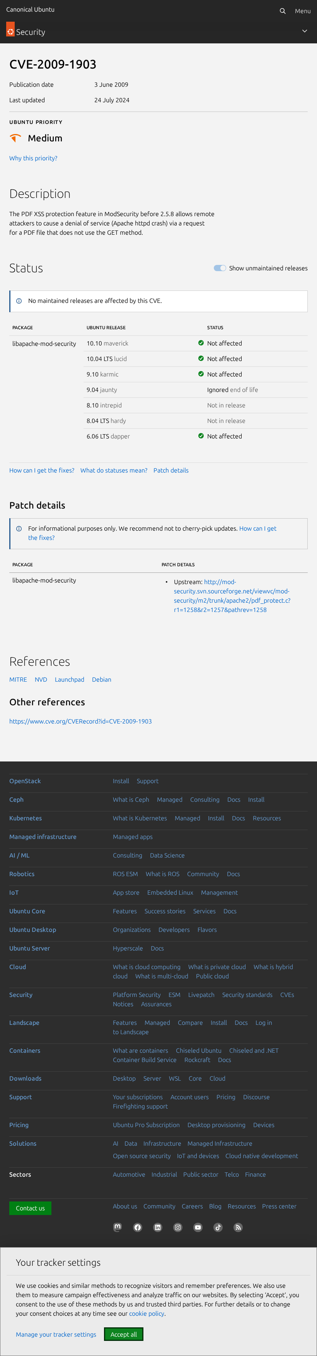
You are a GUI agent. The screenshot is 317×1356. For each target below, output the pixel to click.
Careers (192, 1206)
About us (125, 1206)
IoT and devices (198, 1155)
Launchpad (69, 679)
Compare (190, 1022)
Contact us (30, 1208)
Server (152, 1078)
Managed (169, 799)
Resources (267, 818)
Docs (233, 799)
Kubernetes (25, 818)
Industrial (164, 1174)
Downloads (25, 1078)
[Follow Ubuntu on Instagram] (179, 1229)
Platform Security (137, 994)
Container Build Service (145, 1059)
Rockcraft (197, 1059)
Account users (189, 1096)
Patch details (171, 470)
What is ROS (162, 873)
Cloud (17, 966)
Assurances (156, 1003)
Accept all (124, 1334)
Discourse (256, 1096)
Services (204, 910)
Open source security (142, 1155)
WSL (175, 1078)
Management (219, 892)
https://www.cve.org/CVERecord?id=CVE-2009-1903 (80, 721)
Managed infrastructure (43, 836)
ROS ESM (125, 873)
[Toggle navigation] (304, 31)
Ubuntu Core (27, 910)
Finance (255, 1174)
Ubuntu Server (29, 948)
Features (125, 910)
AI (115, 1143)
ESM (175, 994)
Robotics (21, 873)
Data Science (167, 855)
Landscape (24, 1022)
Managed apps (133, 836)
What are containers (140, 1050)
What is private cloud (217, 966)
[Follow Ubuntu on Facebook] (139, 1229)
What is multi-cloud (161, 976)
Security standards (247, 994)
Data (130, 1143)
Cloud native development (261, 1155)
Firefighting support (140, 1106)
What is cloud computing (147, 966)
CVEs (287, 994)
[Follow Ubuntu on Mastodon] (119, 1229)
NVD (41, 679)
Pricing (225, 1096)
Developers (174, 929)
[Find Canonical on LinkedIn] (159, 1229)
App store (126, 892)
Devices (263, 1124)
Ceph (16, 799)
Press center (279, 1206)
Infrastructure (162, 1143)
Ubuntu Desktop (32, 929)
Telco (232, 1174)
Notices (123, 1003)
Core (195, 1078)
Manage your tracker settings (56, 1334)
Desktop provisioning (216, 1124)
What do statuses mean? (113, 470)
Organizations (132, 929)
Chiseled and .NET (254, 1050)
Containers (24, 1050)
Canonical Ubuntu (30, 9)
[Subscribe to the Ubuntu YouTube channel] (199, 1229)
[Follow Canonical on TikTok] (219, 1229)
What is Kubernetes (140, 818)
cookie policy (146, 1313)
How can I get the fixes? (41, 470)
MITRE (18, 679)
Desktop (124, 1078)
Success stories (165, 910)
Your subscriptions (138, 1096)
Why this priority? (33, 158)
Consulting (205, 799)
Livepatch (201, 994)
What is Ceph (131, 799)
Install (121, 780)
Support (147, 780)
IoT (14, 892)
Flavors (207, 929)
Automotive (129, 1174)
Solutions (22, 1143)
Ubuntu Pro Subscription (146, 1124)
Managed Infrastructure (219, 1143)
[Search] (282, 11)
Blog (215, 1206)
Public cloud (212, 976)
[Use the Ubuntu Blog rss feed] (239, 1229)
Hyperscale (128, 948)
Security (20, 994)
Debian (101, 679)
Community (203, 873)
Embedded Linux (170, 892)
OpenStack (25, 780)
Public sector (200, 1174)
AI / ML (19, 855)
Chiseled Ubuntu (199, 1050)
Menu (303, 10)
